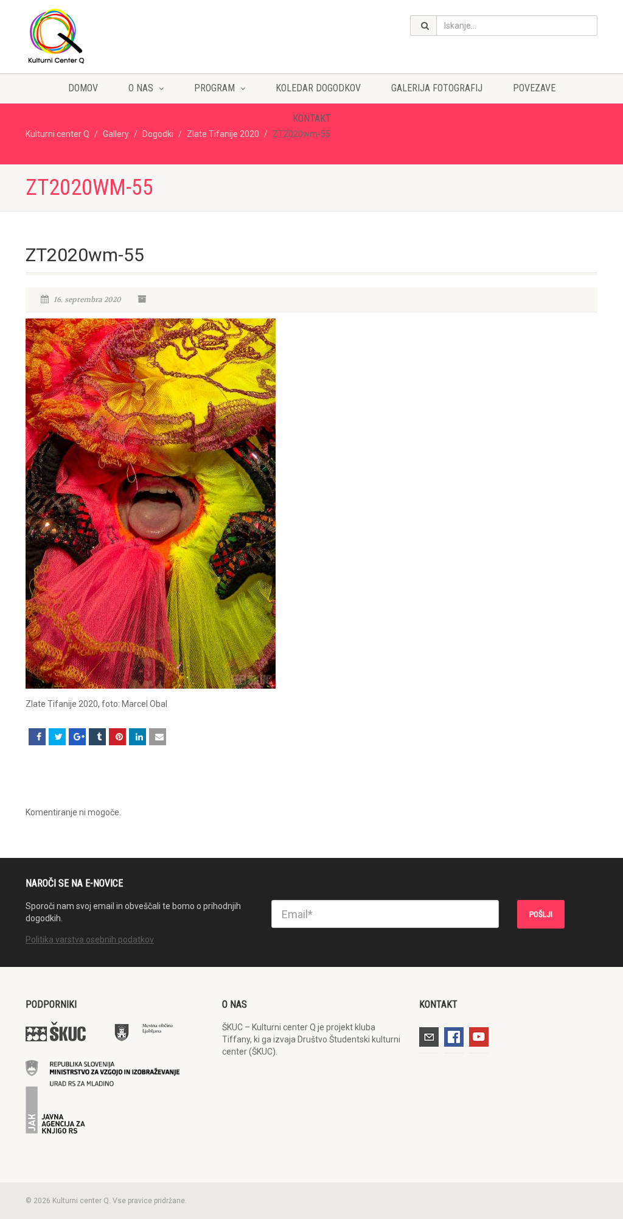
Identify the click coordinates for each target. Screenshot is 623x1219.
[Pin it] (117, 736)
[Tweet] (57, 736)
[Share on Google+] (77, 736)
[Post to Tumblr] (97, 736)
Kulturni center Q (57, 134)
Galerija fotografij (436, 88)
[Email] (157, 736)
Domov (83, 88)
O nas (140, 88)
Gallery (116, 134)
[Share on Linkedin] (137, 736)
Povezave (534, 88)
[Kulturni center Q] (115, 35)
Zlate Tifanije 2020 (223, 134)
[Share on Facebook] (37, 736)
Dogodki (157, 134)
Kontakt (312, 118)
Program (214, 88)
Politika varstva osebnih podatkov (90, 939)
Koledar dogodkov (318, 88)
